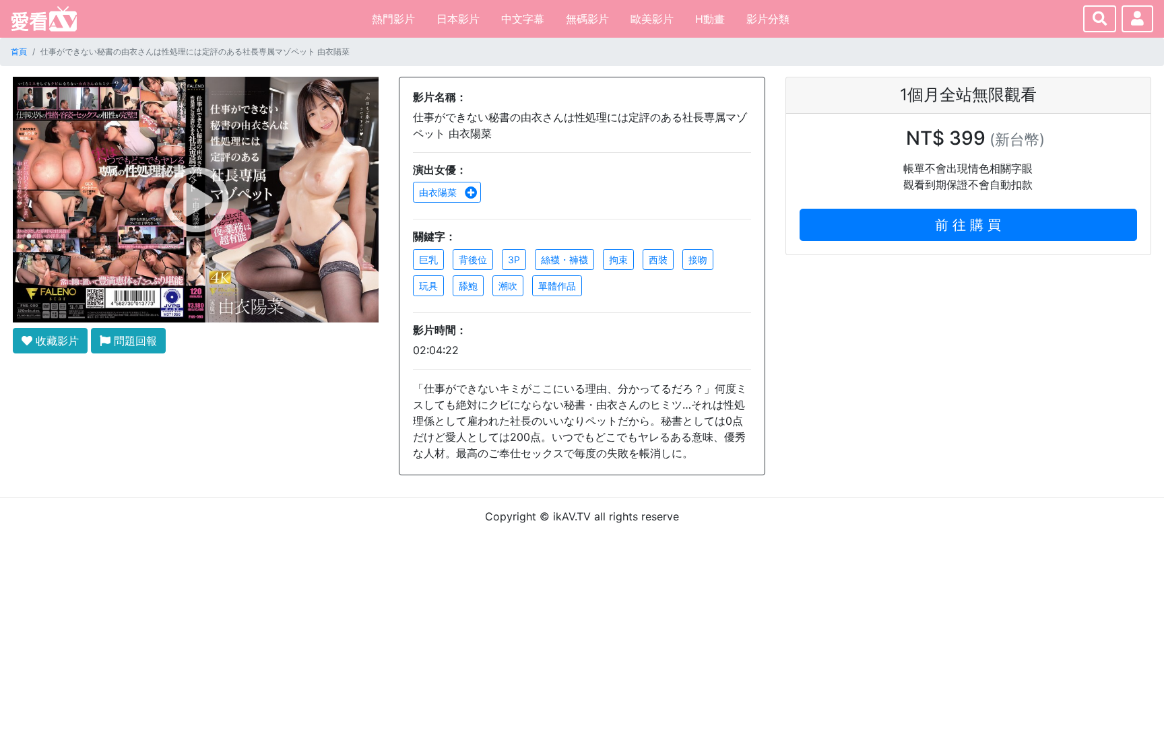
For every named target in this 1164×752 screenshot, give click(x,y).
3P (514, 259)
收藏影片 (55, 340)
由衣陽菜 (439, 192)
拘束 (618, 259)
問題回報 (133, 340)
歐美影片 (652, 19)
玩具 (428, 286)
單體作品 (557, 286)
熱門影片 (393, 19)
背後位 (473, 259)
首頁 (19, 51)
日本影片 (458, 19)
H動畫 (710, 19)
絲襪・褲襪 (564, 259)
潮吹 (507, 286)
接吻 (697, 259)
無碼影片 (587, 19)
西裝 (658, 259)
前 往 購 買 (968, 225)
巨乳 (428, 259)
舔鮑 (468, 286)
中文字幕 (522, 19)
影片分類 (767, 19)
